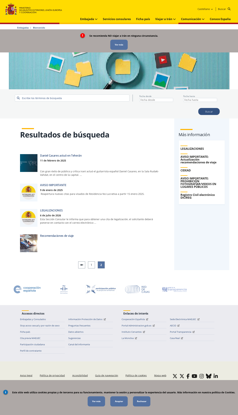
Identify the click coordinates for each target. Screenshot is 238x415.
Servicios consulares (117, 19)
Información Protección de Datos (85, 319)
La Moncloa (128, 338)
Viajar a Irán (164, 19)
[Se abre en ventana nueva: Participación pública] (100, 289)
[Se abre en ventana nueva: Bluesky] (209, 376)
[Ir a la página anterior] (81, 264)
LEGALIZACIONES (51, 210)
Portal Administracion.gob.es (137, 325)
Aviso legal (26, 375)
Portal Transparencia (181, 331)
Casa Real (175, 338)
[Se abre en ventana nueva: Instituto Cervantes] (63, 289)
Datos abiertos (75, 331)
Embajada (87, 19)
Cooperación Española (133, 319)
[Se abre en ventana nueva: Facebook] (188, 376)
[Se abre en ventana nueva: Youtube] (194, 376)
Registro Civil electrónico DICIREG (198, 196)
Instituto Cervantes (132, 331)
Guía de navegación (106, 375)
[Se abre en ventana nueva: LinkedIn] (216, 376)
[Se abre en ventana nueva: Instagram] (201, 376)
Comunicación (191, 19)
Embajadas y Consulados (33, 319)
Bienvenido (39, 28)
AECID (173, 325)
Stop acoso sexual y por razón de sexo (40, 325)
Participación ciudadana (32, 344)
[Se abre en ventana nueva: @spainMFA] (181, 376)
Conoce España (220, 19)
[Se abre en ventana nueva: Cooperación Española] (27, 289)
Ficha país (143, 19)
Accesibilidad (80, 375)
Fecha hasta (189, 96)
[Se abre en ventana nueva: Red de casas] (137, 289)
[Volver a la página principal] (35, 9)
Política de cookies (136, 375)
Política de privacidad (52, 375)
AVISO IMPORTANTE (53, 185)
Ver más (119, 44)
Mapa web (160, 375)
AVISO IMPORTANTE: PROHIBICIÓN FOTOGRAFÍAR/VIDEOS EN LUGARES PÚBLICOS (198, 182)
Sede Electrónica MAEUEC (183, 319)
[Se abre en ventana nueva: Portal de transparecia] (174, 289)
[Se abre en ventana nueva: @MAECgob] (174, 376)
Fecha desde (145, 96)
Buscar (222, 9)
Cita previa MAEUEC (30, 338)
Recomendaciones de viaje (57, 236)
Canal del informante (79, 344)
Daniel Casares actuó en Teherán (61, 155)
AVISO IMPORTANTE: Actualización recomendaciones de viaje (198, 159)
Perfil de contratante (30, 350)
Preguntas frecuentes (79, 325)
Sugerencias (74, 338)
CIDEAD (186, 170)
